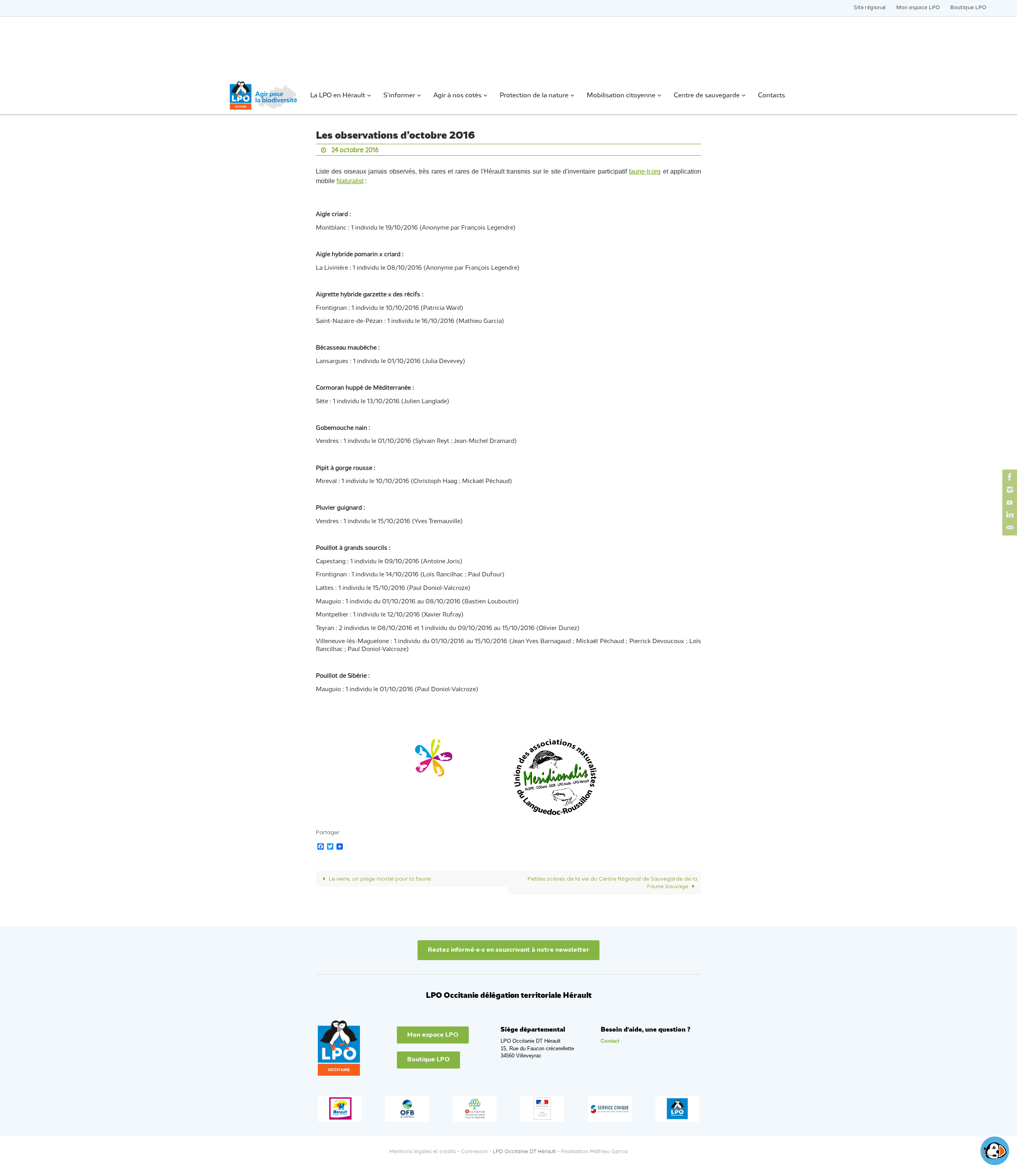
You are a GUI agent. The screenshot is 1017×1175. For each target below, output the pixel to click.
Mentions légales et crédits (422, 1151)
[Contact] (1008, 527)
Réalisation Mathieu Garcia (594, 1151)
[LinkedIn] (1008, 515)
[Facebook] (1008, 477)
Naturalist (349, 181)
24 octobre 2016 (354, 150)
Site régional (870, 8)
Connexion (474, 1151)
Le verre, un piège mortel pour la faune (379, 878)
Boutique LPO (968, 8)
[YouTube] (1008, 502)
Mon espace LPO (918, 8)
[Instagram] (1008, 489)
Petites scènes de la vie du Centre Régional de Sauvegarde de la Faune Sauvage (612, 882)
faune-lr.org (645, 171)
